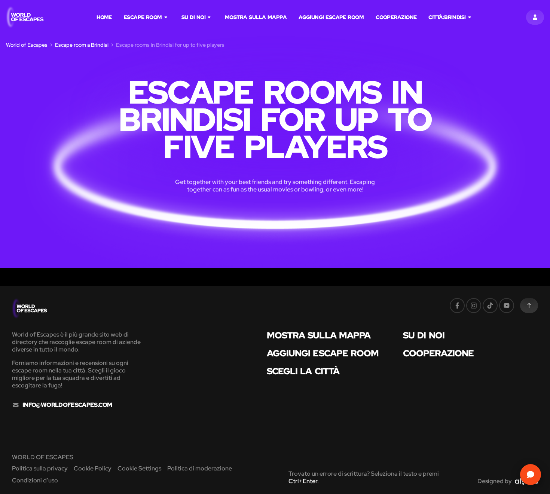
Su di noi (193, 17)
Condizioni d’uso (35, 480)
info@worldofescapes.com (67, 405)
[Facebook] (457, 305)
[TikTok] (490, 305)
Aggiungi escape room (331, 17)
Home (104, 17)
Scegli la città (303, 371)
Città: (446, 17)
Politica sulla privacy (40, 468)
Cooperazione (396, 17)
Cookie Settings (139, 468)
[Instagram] (473, 305)
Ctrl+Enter (302, 481)
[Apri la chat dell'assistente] (530, 474)
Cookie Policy (92, 468)
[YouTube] (506, 305)
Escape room (143, 17)
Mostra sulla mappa (256, 17)
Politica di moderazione (199, 468)
